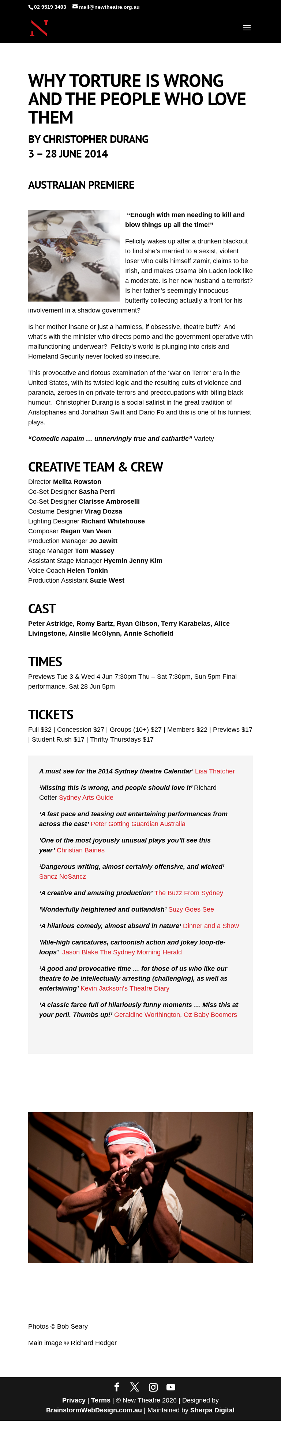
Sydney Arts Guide (87, 797)
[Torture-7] (140, 1261)
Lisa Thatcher (215, 771)
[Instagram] (153, 1387)
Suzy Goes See (191, 909)
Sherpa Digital (212, 1410)
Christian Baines (81, 850)
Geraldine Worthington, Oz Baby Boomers (175, 1014)
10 (159, 1247)
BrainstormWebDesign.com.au (94, 1410)
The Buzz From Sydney (188, 893)
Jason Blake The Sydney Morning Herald (121, 952)
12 (171, 1247)
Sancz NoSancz (62, 876)
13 (177, 1247)
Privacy (74, 1400)
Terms (100, 1400)
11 (165, 1247)
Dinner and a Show (211, 926)
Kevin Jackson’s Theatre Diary (124, 988)
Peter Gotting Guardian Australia (138, 824)
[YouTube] (171, 1387)
